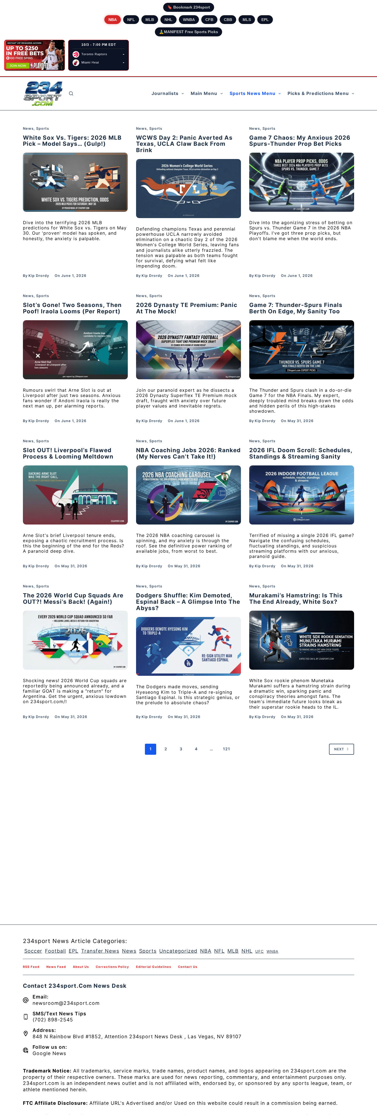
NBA (112, 19)
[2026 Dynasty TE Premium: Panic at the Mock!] (188, 349)
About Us (81, 966)
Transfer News (100, 951)
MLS (247, 19)
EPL (265, 19)
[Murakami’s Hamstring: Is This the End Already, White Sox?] (301, 640)
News (28, 128)
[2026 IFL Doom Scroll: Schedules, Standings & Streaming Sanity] (301, 495)
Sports (42, 128)
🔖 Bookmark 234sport (188, 7)
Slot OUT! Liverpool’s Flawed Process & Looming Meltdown (68, 453)
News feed (56, 966)
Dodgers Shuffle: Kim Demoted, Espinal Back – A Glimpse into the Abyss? (188, 601)
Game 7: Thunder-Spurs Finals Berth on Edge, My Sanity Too (296, 308)
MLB (149, 19)
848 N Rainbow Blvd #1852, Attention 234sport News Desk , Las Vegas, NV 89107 (137, 1036)
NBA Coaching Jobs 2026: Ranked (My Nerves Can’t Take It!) (188, 453)
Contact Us (187, 966)
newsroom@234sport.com (66, 1003)
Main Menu (204, 93)
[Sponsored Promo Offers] (34, 55)
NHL (168, 19)
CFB (209, 19)
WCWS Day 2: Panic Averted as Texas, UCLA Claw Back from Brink (184, 144)
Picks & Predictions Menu (318, 93)
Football (55, 951)
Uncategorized (178, 951)
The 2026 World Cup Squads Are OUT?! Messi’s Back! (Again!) (73, 598)
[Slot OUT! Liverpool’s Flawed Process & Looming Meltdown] (75, 495)
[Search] (71, 93)
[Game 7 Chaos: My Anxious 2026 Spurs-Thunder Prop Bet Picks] (301, 182)
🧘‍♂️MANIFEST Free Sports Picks (188, 32)
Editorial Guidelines (153, 966)
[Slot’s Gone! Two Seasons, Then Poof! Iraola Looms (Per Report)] (75, 349)
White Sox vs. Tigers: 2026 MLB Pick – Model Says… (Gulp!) (72, 140)
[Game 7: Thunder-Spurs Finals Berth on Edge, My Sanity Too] (301, 349)
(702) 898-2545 (53, 1020)
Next (339, 749)
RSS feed (31, 966)
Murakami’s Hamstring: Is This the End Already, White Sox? (296, 598)
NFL (131, 19)
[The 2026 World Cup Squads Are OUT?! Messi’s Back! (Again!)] (75, 640)
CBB (228, 19)
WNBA (189, 19)
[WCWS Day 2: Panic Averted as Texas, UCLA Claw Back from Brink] (188, 188)
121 (226, 748)
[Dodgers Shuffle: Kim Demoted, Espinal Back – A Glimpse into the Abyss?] (188, 646)
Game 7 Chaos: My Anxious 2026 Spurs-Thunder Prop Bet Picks (300, 140)
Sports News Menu (252, 93)
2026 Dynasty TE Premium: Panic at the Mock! (186, 308)
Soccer (33, 951)
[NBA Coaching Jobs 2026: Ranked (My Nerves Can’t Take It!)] (188, 495)
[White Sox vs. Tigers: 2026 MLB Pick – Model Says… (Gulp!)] (75, 182)
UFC (259, 951)
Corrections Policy (112, 966)
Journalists (165, 93)
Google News (49, 1053)
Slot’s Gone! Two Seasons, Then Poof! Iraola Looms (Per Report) (72, 308)
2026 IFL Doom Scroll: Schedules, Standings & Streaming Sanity (300, 453)
